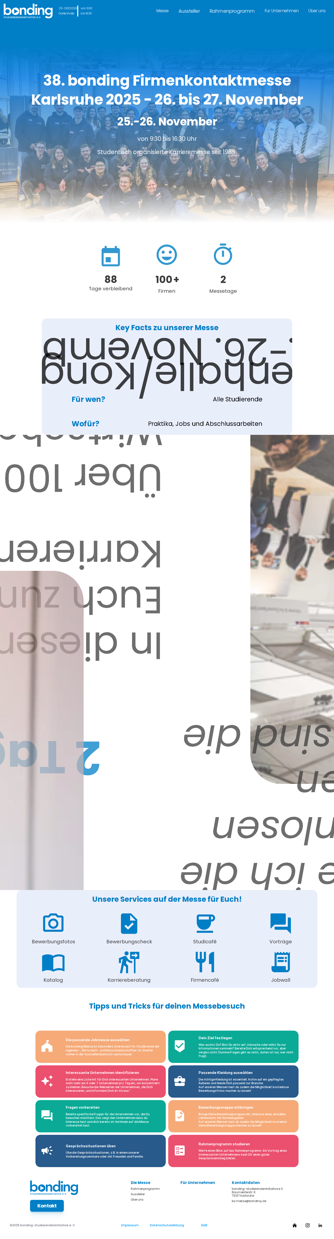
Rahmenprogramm (232, 11)
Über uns (316, 11)
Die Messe (140, 1182)
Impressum (130, 1225)
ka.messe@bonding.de (249, 1201)
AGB (204, 1225)
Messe (162, 11)
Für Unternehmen (282, 11)
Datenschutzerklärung (167, 1225)
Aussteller (189, 11)
